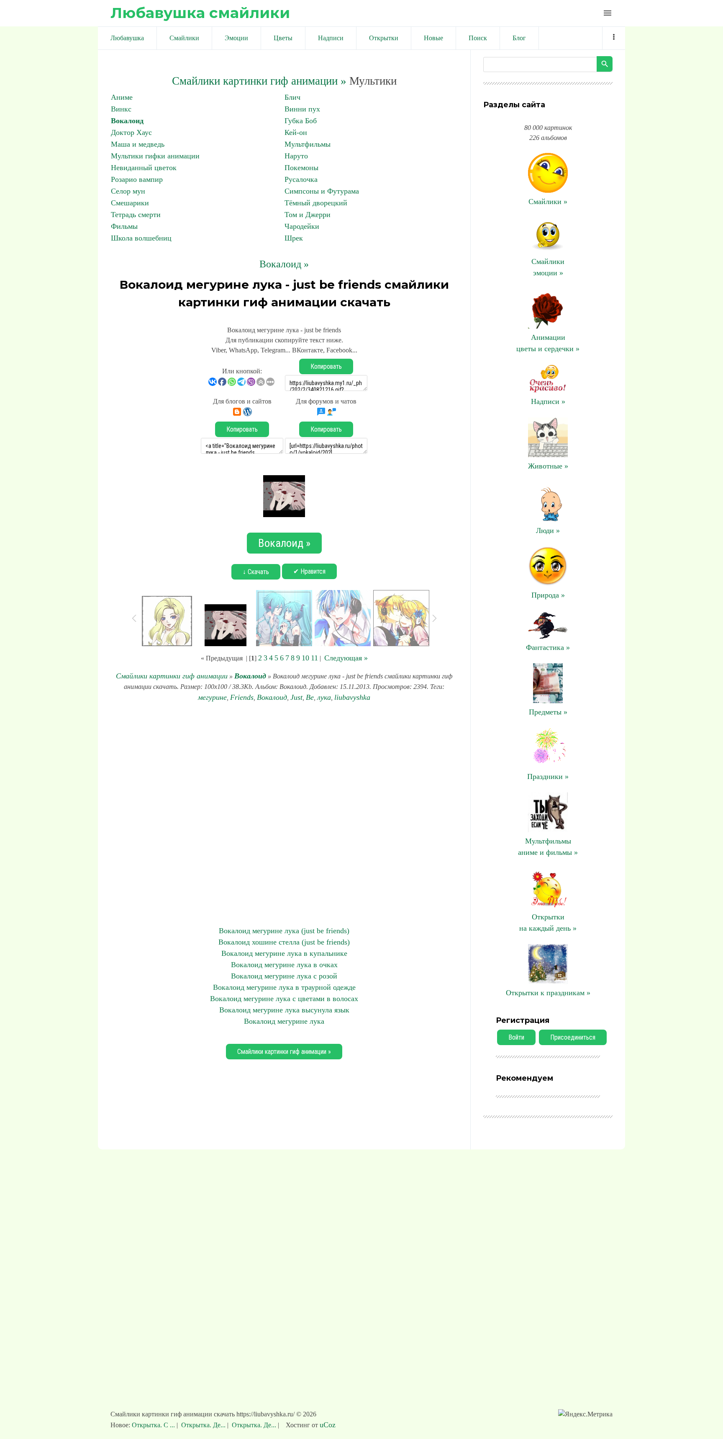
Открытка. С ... (154, 1425)
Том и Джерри (308, 214)
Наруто (296, 156)
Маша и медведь (137, 144)
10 (305, 658)
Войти (516, 1037)
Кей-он (296, 132)
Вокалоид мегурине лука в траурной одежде (284, 987)
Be (310, 697)
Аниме (122, 97)
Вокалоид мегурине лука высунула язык (284, 1010)
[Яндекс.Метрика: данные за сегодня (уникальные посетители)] (585, 1414)
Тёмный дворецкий (316, 203)
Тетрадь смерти (136, 214)
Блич (292, 97)
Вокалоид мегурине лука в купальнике (284, 953)
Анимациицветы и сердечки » (547, 343)
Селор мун (128, 191)
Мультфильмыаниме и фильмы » (548, 847)
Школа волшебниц (141, 238)
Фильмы (124, 226)
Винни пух (302, 109)
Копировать (326, 366)
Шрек (294, 238)
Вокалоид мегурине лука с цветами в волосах (284, 998)
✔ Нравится (309, 571)
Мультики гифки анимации (155, 156)
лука (324, 697)
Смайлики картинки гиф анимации (172, 676)
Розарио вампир (137, 179)
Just (296, 697)
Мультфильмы (308, 144)
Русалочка (301, 179)
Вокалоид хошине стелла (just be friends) (284, 942)
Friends (242, 697)
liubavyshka (352, 697)
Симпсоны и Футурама (322, 191)
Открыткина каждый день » (548, 922)
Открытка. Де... (203, 1425)
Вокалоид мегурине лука (284, 1021)
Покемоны (301, 167)
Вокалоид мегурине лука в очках (284, 964)
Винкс (121, 109)
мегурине (212, 697)
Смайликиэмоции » (547, 267)
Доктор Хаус (131, 132)
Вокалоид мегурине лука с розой (284, 976)
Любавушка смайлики (200, 13)
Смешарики (130, 203)
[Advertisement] (284, 814)
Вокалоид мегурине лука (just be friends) (284, 931)
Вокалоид (127, 120)
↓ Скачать (256, 572)
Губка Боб (301, 120)
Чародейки (302, 226)
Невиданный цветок (144, 167)
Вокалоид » (284, 264)
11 (314, 658)
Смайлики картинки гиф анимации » (259, 81)
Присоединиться (572, 1037)
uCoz (328, 1425)
